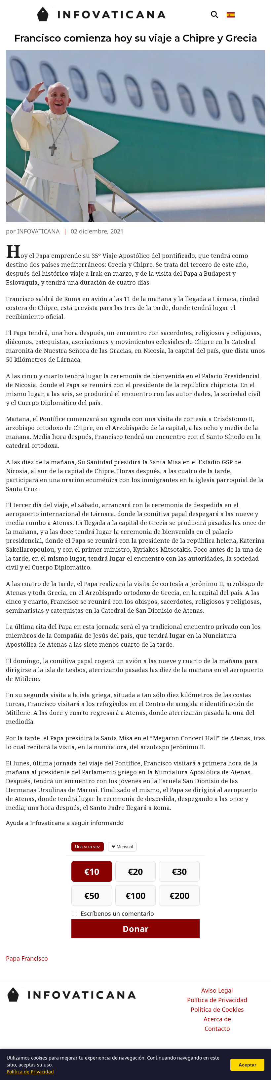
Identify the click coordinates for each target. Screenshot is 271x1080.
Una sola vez (87, 846)
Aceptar (247, 1064)
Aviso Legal (217, 990)
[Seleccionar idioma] (231, 14)
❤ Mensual (122, 846)
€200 (179, 895)
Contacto (217, 1029)
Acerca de (217, 1019)
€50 (91, 895)
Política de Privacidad (217, 1000)
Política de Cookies (217, 1009)
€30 (179, 871)
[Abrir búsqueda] (214, 14)
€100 (135, 895)
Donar (135, 928)
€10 (91, 871)
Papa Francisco (27, 958)
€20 (135, 871)
